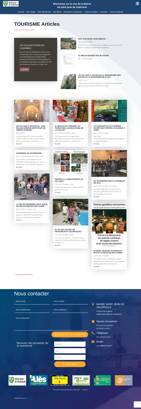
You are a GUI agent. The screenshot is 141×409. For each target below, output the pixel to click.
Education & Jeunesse (73, 12)
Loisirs (42, 156)
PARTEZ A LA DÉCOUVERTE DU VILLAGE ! (69, 180)
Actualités (90, 42)
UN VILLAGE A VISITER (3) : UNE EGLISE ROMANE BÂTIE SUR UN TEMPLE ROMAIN (30, 128)
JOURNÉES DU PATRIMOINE (28, 153)
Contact (85, 390)
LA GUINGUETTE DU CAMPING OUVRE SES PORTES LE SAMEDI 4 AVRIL (109, 128)
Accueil (21, 12)
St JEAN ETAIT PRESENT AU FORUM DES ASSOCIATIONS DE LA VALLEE (69, 128)
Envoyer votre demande (70, 334)
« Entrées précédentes (23, 275)
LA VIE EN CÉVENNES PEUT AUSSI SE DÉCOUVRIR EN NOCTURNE (31, 205)
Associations (36, 156)
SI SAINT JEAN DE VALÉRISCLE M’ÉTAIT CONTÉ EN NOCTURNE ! (108, 252)
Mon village (31, 12)
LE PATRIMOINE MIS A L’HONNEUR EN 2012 (109, 182)
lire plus (19, 143)
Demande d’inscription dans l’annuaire (66, 390)
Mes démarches (44, 12)
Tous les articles (116, 12)
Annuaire (104, 12)
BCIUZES (29, 398)
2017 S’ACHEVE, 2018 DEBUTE (92, 39)
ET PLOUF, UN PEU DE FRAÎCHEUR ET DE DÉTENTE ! (68, 231)
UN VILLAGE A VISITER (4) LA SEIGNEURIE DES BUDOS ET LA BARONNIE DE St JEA (99, 76)
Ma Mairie (57, 12)
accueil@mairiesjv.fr (104, 346)
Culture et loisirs (91, 12)
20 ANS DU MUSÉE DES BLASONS (93, 56)
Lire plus (24, 69)
